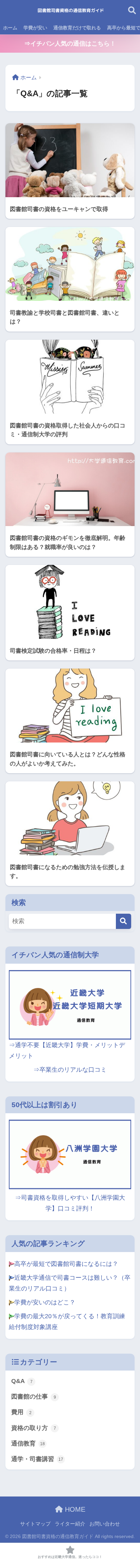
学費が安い (35, 27)
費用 (21, 1412)
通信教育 (28, 1443)
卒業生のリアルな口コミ (73, 1069)
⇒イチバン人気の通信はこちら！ (70, 43)
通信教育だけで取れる (77, 27)
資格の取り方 (33, 1428)
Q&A (22, 1381)
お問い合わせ (104, 1524)
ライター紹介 (70, 1524)
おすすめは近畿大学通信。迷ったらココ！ (70, 1557)
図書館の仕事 (33, 1396)
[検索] (123, 921)
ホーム (10, 27)
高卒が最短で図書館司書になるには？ (66, 1263)
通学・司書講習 (37, 1459)
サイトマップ (35, 1524)
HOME (74, 1509)
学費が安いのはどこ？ (44, 1302)
